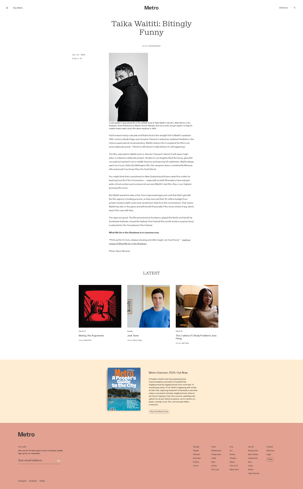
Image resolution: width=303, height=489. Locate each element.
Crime (195, 465)
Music (232, 462)
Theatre (233, 458)
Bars (213, 462)
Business (197, 458)
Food (213, 447)
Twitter (42, 481)
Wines (250, 469)
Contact (269, 447)
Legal (268, 454)
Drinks (214, 465)
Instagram (22, 481)
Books (232, 454)
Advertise (270, 450)
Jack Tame (133, 335)
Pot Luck (215, 469)
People (196, 450)
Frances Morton (154, 46)
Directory (283, 7)
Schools (196, 454)
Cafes (213, 458)
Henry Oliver (134, 340)
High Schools (253, 473)
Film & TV (77, 58)
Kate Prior (85, 340)
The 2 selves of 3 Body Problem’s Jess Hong (196, 337)
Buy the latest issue (159, 411)
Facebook (33, 481)
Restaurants (216, 450)
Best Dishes (253, 454)
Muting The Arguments (91, 335)
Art (231, 450)
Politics (196, 462)
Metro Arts (234, 469)
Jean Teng (182, 343)
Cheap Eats (216, 454)
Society (130, 331)
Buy (18, 7)
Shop (270, 459)
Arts (231, 447)
